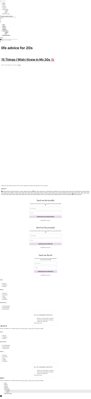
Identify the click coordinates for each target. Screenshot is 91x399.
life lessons (69, 194)
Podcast (6, 387)
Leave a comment (77, 194)
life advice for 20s (76, 192)
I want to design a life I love (25, 191)
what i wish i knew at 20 (39, 191)
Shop (5, 383)
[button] (0, 41)
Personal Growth (6, 191)
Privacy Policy (24, 328)
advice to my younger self (47, 194)
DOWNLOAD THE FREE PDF (45, 244)
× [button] (0, 22)
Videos (8, 390)
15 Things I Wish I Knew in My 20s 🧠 (27, 59)
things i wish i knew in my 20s (23, 194)
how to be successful (35, 194)
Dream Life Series (15, 191)
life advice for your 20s (80, 191)
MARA (42, 328)
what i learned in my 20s (65, 192)
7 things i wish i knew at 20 (20, 192)
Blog (8, 392)
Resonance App (8, 393)
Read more (3, 188)
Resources (6, 389)
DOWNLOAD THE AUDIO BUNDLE (45, 217)
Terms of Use (31, 328)
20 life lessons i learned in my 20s (54, 191)
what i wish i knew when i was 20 (35, 192)
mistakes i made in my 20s (59, 194)
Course (6, 386)
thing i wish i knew (10, 194)
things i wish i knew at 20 (68, 191)
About (5, 384)
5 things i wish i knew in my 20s (51, 192)
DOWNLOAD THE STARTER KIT (45, 271)
